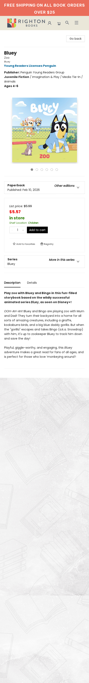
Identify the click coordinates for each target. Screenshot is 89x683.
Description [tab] (12, 283)
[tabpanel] (44, 330)
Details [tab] (32, 283)
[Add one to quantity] (23, 230)
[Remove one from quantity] (12, 230)
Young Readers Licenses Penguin (30, 66)
